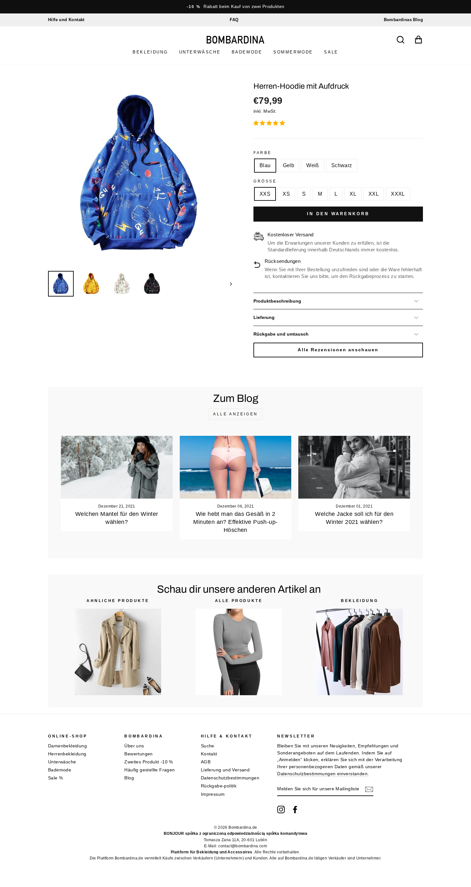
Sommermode (293, 52)
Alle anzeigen (235, 414)
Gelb (288, 165)
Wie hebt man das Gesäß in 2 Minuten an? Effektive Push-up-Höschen (235, 522)
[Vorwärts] (228, 284)
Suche (207, 746)
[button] (269, 123)
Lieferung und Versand (225, 770)
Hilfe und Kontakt (66, 19)
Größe (265, 181)
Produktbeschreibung (277, 301)
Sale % (55, 778)
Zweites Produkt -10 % (148, 762)
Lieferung (264, 317)
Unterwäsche (200, 52)
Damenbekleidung (67, 746)
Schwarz (341, 165)
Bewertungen (138, 754)
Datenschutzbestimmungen (230, 778)
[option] (235, 6)
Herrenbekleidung (67, 754)
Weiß (312, 165)
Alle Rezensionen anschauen (338, 349)
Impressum (213, 794)
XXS (265, 194)
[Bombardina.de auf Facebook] (295, 809)
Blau (265, 165)
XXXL (398, 194)
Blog (129, 778)
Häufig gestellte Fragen (149, 770)
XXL (373, 194)
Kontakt (209, 754)
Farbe (262, 153)
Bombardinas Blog (403, 19)
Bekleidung (150, 52)
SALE (331, 52)
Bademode (247, 52)
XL (353, 194)
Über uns (134, 746)
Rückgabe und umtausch (281, 334)
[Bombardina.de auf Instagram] (281, 809)
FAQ (234, 19)
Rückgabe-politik (218, 786)
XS (286, 194)
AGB (206, 762)
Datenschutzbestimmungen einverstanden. (323, 773)
